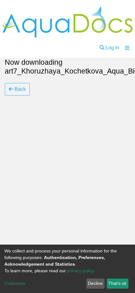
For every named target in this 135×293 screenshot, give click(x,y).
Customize (14, 283)
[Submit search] (102, 47)
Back (19, 89)
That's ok (117, 283)
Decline (95, 283)
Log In (112, 47)
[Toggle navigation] (127, 47)
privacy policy (80, 270)
